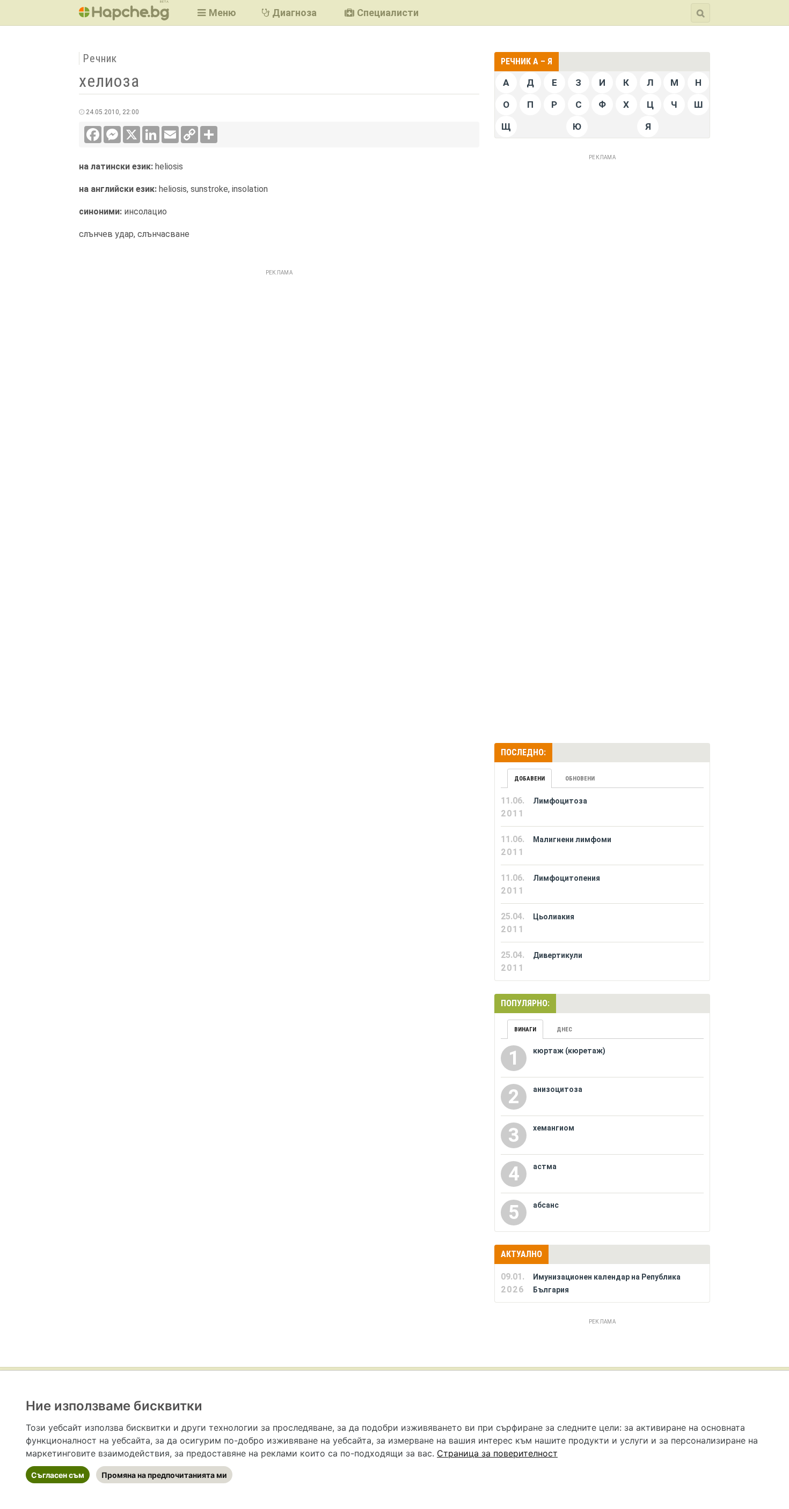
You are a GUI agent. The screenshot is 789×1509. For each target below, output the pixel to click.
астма (545, 1166)
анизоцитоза (557, 1089)
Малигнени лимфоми (572, 839)
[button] (215, 12)
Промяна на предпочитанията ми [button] (164, 1475)
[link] (497, 1453)
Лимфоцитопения (566, 878)
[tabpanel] (602, 884)
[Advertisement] (279, 354)
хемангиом (553, 1128)
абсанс (546, 1205)
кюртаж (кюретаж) (569, 1050)
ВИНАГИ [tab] (525, 1029)
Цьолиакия (553, 916)
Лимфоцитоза (560, 801)
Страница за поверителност (497, 1453)
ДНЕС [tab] (564, 1029)
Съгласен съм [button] (57, 1475)
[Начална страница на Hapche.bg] (124, 17)
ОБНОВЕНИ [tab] (580, 778)
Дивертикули (557, 955)
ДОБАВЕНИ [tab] (529, 778)
